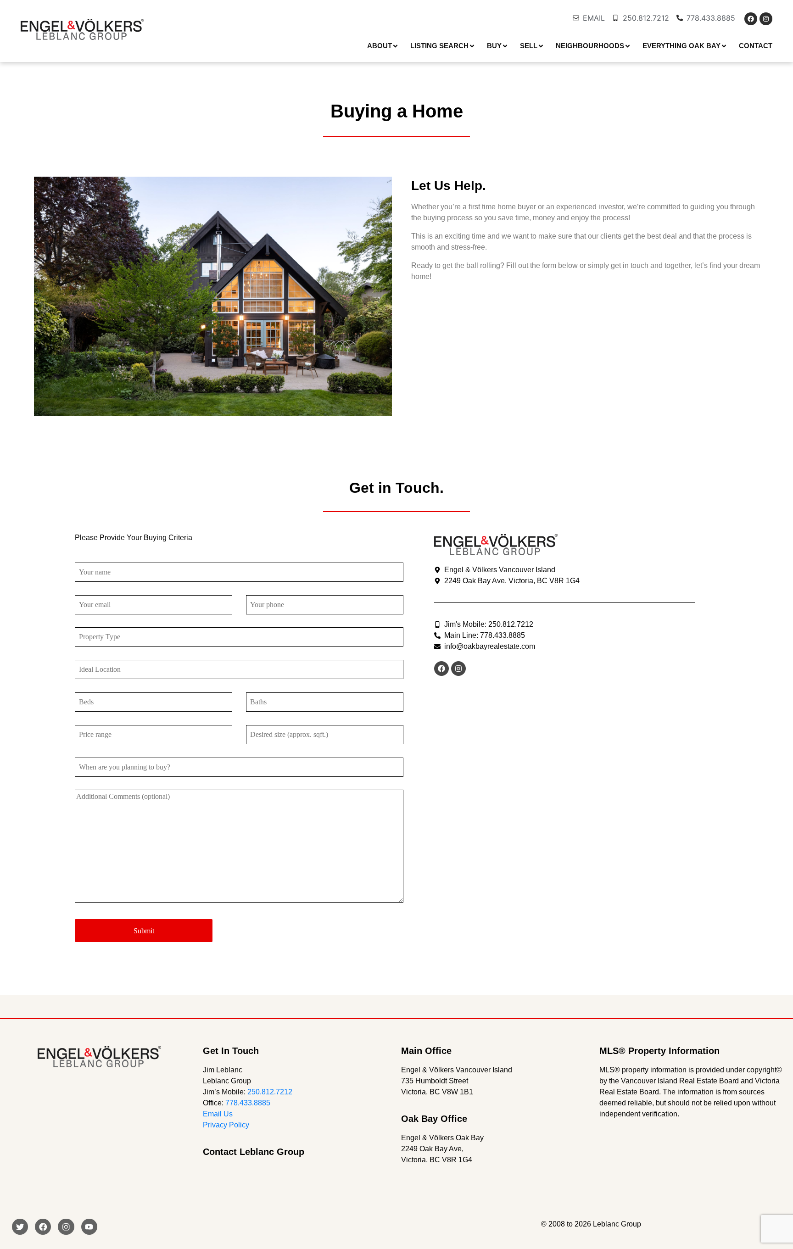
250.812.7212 (269, 1092)
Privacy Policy (226, 1125)
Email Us (218, 1114)
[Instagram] (765, 18)
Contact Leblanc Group (253, 1152)
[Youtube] (89, 1227)
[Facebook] (750, 18)
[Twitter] (20, 1227)
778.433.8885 (247, 1103)
